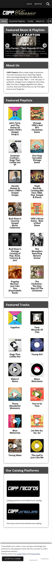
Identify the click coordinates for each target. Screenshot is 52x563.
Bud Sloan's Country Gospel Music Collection (15, 223)
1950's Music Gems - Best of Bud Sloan (37, 222)
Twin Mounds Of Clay (37, 329)
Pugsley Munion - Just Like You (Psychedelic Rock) (15, 287)
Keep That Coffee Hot (15, 355)
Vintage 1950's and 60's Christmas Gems (37, 127)
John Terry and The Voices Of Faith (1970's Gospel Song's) (15, 128)
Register (38, 4)
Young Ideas (15, 455)
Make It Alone (15, 380)
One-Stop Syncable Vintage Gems (37, 159)
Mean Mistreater (37, 380)
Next (45, 45)
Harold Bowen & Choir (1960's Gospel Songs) (15, 190)
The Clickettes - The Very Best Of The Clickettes (37, 286)
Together (15, 327)
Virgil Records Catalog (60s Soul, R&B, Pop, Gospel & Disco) (37, 191)
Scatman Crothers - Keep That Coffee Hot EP (15, 160)
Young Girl (37, 354)
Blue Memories (15, 432)
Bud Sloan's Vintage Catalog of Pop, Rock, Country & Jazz (15, 254)
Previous (7, 45)
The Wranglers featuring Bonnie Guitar (37, 253)
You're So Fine (37, 405)
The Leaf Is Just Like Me (37, 456)
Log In (29, 4)
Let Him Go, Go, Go (37, 432)
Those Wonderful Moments (15, 406)
